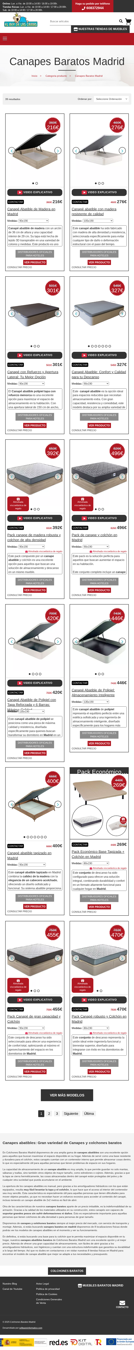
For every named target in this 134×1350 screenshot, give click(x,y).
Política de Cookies (46, 1294)
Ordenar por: (85, 99)
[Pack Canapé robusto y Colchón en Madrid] (99, 957)
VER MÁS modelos (67, 1095)
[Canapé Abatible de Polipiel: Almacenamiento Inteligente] (99, 641)
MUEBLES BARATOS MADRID (102, 1285)
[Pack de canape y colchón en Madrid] (99, 476)
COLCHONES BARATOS (67, 1270)
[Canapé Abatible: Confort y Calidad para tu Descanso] (99, 313)
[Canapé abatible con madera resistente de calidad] (99, 150)
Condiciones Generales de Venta (49, 1301)
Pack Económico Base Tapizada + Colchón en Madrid (99, 771)
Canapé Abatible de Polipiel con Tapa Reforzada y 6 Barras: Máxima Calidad (31, 705)
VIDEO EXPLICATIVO (38, 192)
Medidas (12, 220)
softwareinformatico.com (30, 1328)
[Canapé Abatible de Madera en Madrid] (35, 150)
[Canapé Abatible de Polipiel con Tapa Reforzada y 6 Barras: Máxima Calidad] (35, 641)
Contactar (15, 202)
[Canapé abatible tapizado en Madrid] (35, 804)
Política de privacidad (48, 1288)
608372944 (94, 8)
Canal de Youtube (12, 1288)
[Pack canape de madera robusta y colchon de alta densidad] (35, 476)
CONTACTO (122, 1307)
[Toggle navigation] (5, 39)
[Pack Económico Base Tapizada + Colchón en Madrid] (99, 794)
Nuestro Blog (10, 1283)
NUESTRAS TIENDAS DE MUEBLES (102, 28)
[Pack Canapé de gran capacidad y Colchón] (35, 957)
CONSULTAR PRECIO (19, 267)
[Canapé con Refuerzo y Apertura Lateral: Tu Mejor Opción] (35, 313)
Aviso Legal (42, 1283)
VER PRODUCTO (35, 262)
